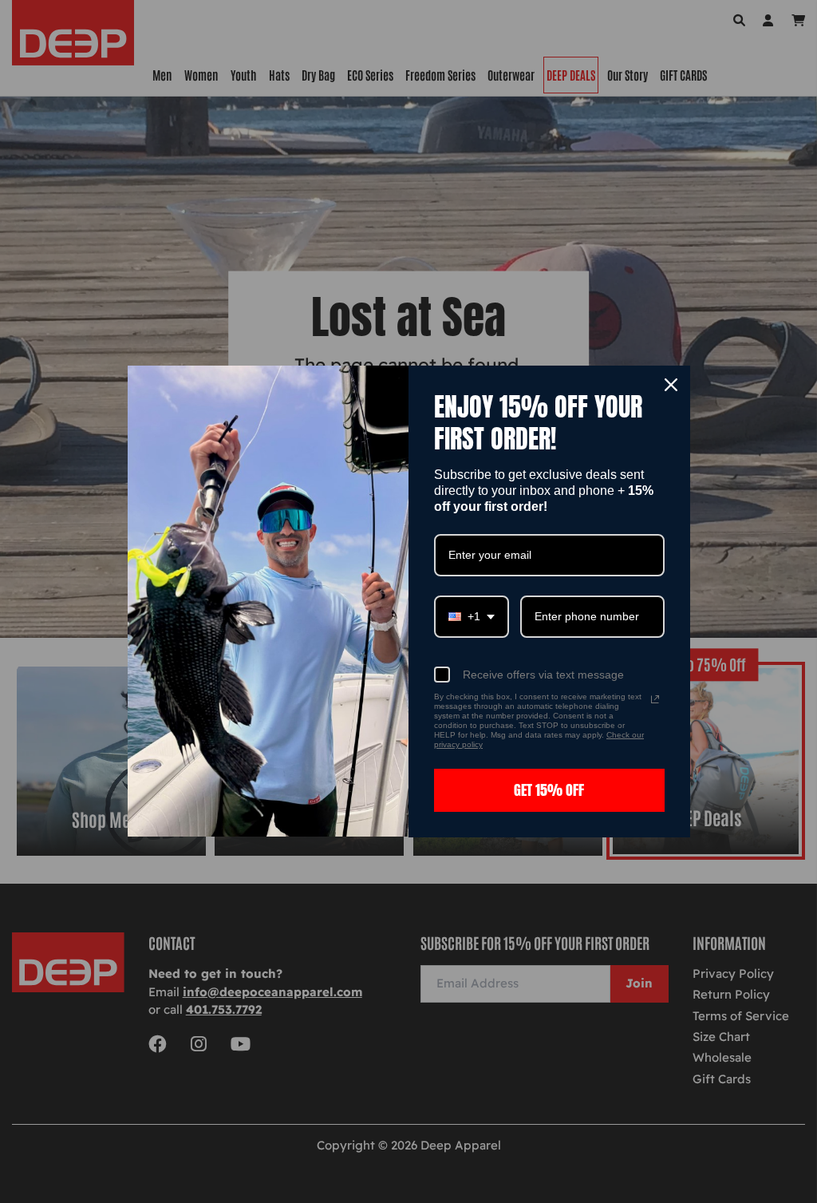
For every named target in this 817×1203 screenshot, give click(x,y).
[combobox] (471, 617)
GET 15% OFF (549, 790)
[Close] (671, 385)
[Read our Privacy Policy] (655, 699)
